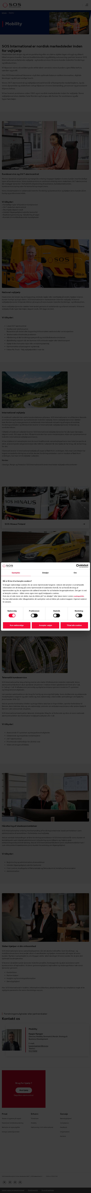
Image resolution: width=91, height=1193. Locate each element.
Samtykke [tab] (16, 573)
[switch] (34, 615)
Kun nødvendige (17, 625)
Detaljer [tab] (45, 573)
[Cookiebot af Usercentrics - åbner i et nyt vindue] (78, 566)
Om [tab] (75, 573)
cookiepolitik (78, 596)
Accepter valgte (45, 625)
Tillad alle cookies (74, 625)
